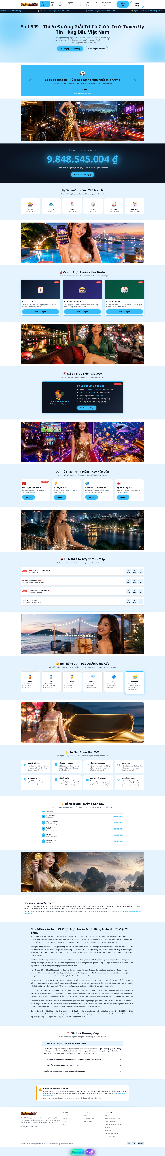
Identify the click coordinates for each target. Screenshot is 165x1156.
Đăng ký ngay (77, 1152)
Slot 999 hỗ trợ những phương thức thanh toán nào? (64, 1065)
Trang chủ (43, 4)
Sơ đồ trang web (110, 1136)
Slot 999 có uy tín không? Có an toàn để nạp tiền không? (65, 1043)
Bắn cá (52, 4)
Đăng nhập (137, 4)
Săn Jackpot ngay (83, 174)
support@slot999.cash (30, 1126)
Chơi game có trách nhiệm (113, 1124)
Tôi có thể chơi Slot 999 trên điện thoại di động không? (64, 1071)
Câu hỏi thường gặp (111, 1133)
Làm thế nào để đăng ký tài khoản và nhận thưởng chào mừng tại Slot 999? (73, 1059)
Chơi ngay (30, 206)
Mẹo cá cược (70, 4)
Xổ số (80, 4)
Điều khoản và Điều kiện (113, 1119)
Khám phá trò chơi (97, 49)
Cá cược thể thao (106, 4)
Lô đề (96, 4)
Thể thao (88, 4)
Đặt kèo (29, 497)
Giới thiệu (108, 1116)
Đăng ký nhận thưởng (71, 49)
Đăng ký (123, 4)
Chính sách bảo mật (111, 1121)
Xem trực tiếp (88, 408)
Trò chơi (60, 4)
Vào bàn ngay (40, 312)
